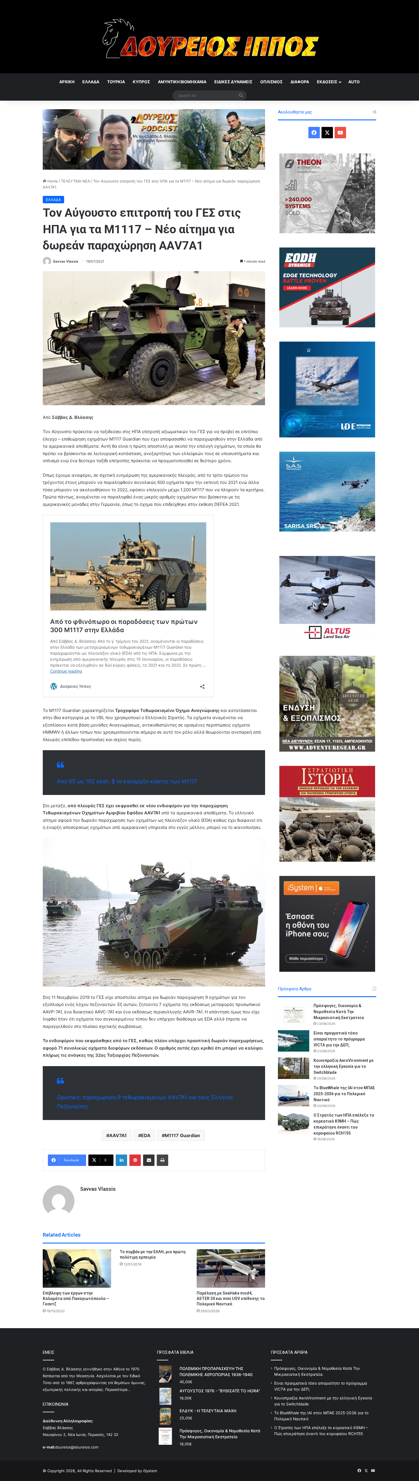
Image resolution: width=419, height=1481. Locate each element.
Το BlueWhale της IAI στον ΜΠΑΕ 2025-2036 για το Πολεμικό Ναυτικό (344, 1094)
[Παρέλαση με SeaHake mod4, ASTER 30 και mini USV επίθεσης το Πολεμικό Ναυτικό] (231, 1268)
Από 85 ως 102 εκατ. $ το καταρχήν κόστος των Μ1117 (127, 781)
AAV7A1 (118, 1135)
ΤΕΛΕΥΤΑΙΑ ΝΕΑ (75, 181)
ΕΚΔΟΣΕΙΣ (327, 81)
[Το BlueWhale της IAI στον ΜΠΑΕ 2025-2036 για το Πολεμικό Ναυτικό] (293, 1095)
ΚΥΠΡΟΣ (141, 81)
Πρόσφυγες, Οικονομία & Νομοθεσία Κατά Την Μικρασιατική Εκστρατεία (339, 1011)
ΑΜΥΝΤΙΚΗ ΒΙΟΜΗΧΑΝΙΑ (182, 81)
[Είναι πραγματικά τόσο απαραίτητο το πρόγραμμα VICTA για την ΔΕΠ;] (293, 1041)
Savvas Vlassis (65, 261)
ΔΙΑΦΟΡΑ (299, 81)
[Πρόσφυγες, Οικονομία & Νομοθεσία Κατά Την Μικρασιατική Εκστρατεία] (293, 1013)
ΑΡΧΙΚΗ (66, 81)
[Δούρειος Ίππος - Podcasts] (154, 139)
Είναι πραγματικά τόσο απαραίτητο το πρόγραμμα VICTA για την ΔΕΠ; (339, 1039)
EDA (145, 1135)
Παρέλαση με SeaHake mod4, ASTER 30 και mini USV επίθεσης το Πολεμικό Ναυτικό (231, 1298)
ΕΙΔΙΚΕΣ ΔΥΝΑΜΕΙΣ (233, 81)
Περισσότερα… (118, 1389)
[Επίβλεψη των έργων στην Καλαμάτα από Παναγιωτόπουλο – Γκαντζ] (77, 1268)
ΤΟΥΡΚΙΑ (116, 81)
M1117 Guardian (182, 1135)
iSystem (150, 1470)
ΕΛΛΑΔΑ (90, 81)
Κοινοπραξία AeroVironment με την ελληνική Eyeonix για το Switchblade (344, 1066)
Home (52, 181)
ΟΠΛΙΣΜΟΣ (271, 81)
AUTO (354, 81)
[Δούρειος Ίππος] (210, 36)
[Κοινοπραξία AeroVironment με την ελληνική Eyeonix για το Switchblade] (293, 1068)
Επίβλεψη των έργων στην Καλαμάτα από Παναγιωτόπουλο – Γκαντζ (76, 1298)
